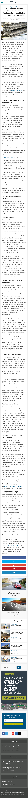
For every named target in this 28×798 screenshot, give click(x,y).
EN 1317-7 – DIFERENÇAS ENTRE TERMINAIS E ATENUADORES (16, 627)
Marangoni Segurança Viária (18, 18)
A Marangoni (3, 795)
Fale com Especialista (5, 794)
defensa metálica (16, 90)
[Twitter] (6, 733)
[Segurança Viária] (14, 1)
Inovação (22, 792)
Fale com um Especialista (8, 784)
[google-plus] (9, 733)
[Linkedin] (16, 733)
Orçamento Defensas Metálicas (17, 794)
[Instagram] (19, 733)
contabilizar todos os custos (13, 486)
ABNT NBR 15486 (8, 157)
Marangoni (5, 790)
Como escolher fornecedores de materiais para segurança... (17, 660)
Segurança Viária (14, 7)
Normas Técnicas (16, 792)
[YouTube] (13, 733)
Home (2, 792)
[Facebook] (3, 733)
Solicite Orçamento (7, 781)
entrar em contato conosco (12, 545)
